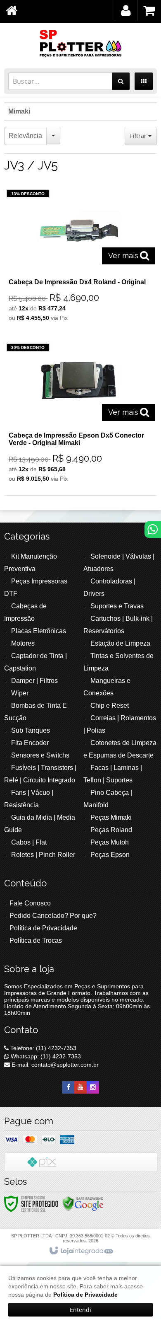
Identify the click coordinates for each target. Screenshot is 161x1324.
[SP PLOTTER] (80, 43)
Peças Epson (110, 854)
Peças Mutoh (109, 842)
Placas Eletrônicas (38, 630)
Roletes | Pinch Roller (43, 854)
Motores (23, 643)
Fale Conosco (30, 903)
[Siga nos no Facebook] (68, 1087)
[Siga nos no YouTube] (80, 1087)
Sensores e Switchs (40, 755)
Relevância (25, 135)
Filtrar (139, 136)
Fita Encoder (30, 742)
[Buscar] (121, 81)
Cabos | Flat (29, 842)
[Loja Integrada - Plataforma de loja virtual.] (80, 1251)
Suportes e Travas (117, 606)
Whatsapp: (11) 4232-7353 (45, 1056)
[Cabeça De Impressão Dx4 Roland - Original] (78, 257)
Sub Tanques (30, 730)
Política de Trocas (35, 940)
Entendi (80, 1310)
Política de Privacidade (43, 928)
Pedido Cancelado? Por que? (53, 915)
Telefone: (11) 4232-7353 (42, 1048)
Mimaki (19, 111)
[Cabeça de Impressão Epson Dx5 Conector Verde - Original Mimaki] (78, 415)
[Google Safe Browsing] (83, 1203)
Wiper (19, 693)
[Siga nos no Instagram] (93, 1087)
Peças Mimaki (111, 817)
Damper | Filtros (34, 680)
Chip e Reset (109, 705)
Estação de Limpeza (120, 643)
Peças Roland (111, 829)
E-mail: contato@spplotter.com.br (54, 1064)
